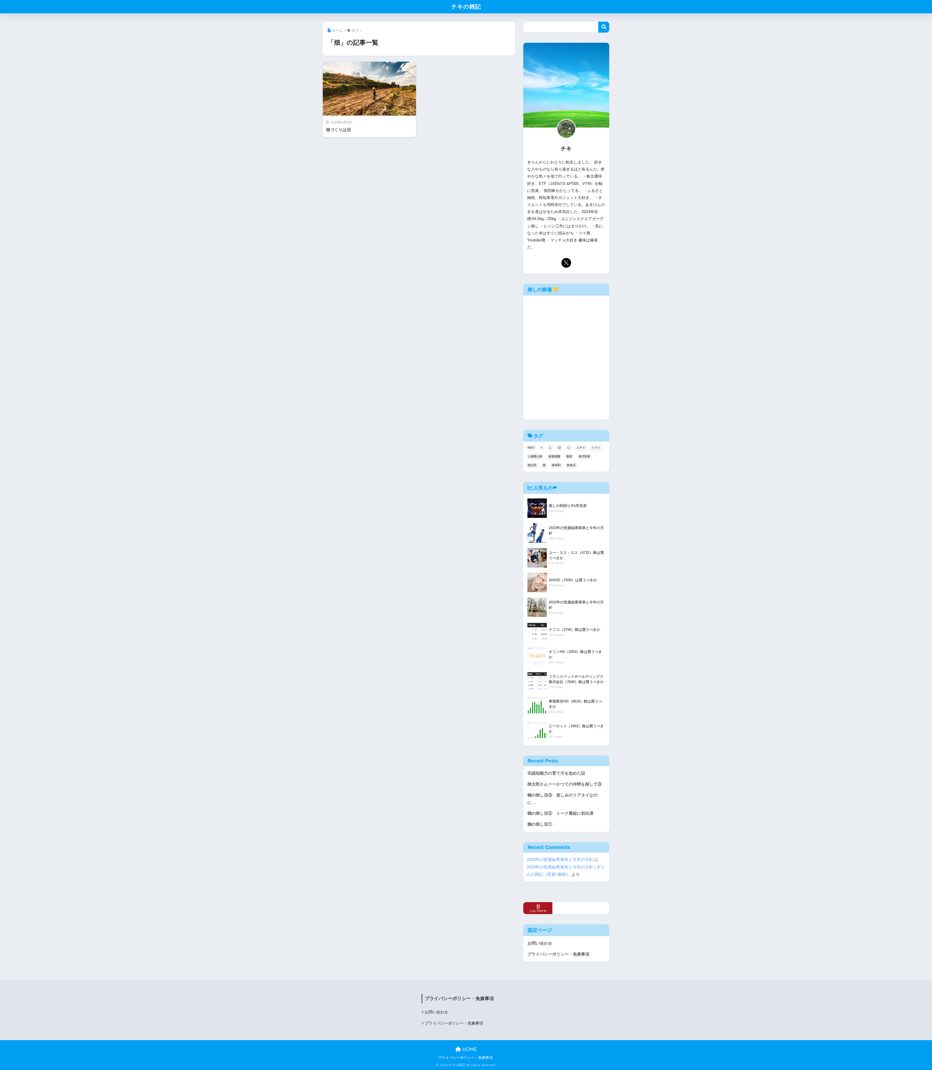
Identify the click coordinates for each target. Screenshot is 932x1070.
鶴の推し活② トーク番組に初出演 (560, 813)
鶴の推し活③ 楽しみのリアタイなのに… (562, 799)
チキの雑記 (466, 6)
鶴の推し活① (539, 824)
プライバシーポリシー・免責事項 (558, 954)
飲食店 (571, 465)
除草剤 (556, 465)
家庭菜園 (554, 456)
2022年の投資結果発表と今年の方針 (560, 859)
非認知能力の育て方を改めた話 (556, 773)
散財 (569, 456)
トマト (595, 447)
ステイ (580, 447)
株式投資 (584, 456)
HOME (469, 1049)
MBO (531, 447)
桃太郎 (532, 465)
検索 (603, 27)
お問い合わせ (539, 943)
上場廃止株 (535, 456)
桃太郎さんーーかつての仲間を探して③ (564, 784)
